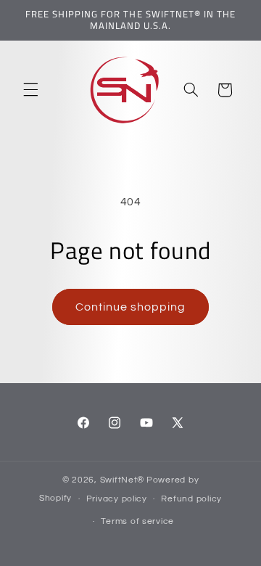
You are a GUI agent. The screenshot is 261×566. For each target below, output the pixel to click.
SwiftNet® (122, 480)
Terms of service (137, 521)
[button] (30, 90)
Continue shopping (130, 307)
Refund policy (191, 499)
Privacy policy (116, 499)
